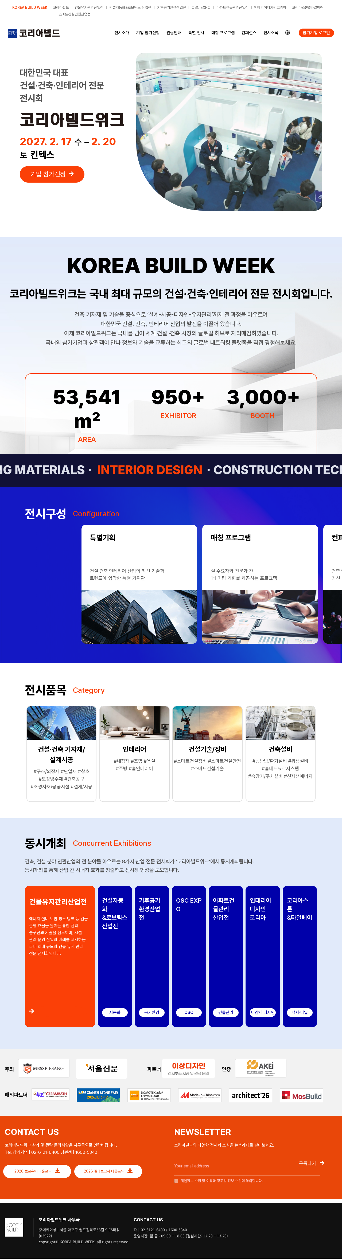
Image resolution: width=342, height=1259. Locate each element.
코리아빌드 (61, 7)
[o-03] (188, 1061)
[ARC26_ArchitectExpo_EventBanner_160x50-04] (250, 1090)
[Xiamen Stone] (98, 1090)
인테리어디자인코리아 (270, 7)
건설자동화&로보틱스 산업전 (130, 7)
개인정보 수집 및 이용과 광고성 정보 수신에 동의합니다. (221, 1181)
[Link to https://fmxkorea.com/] (59, 1011)
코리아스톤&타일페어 (307, 7)
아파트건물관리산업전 (232, 7)
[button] (30, 533)
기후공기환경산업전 (171, 7)
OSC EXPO (201, 7)
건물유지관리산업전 (89, 7)
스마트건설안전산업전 (75, 14)
